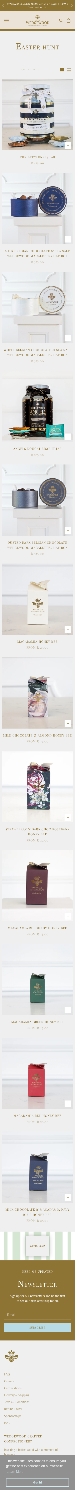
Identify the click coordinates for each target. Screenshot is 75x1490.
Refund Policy (13, 1409)
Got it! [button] (37, 1482)
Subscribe (37, 1327)
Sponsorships (12, 1416)
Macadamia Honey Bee (37, 641)
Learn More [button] (15, 1471)
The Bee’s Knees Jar (37, 157)
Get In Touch (37, 1245)
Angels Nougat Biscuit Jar (37, 448)
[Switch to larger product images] (62, 69)
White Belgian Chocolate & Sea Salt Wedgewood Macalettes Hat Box (37, 352)
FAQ (7, 1374)
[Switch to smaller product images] (69, 69)
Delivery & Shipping (16, 1395)
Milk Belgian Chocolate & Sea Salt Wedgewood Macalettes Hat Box (37, 253)
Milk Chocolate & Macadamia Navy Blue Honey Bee (37, 1212)
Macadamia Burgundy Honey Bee (37, 928)
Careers (9, 1381)
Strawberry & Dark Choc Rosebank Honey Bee (37, 831)
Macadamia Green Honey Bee (37, 1022)
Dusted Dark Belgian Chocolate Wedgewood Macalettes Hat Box (37, 545)
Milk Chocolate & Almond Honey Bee (37, 735)
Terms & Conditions (16, 1402)
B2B (7, 1423)
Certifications (12, 1388)
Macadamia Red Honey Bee (38, 1115)
